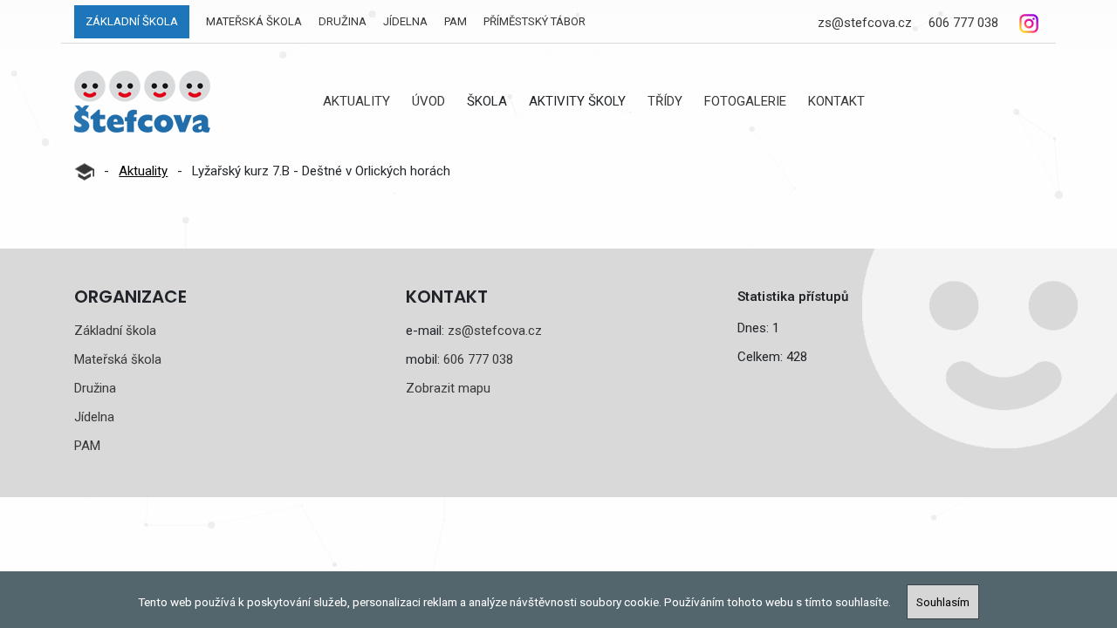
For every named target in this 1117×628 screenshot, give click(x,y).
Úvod (428, 101)
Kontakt (836, 101)
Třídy (665, 101)
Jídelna (405, 21)
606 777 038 (963, 23)
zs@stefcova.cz (865, 23)
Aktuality (356, 101)
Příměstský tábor (534, 21)
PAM (455, 21)
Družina (343, 21)
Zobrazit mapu (448, 388)
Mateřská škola (254, 21)
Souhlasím (943, 602)
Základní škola (132, 21)
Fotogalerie (745, 101)
